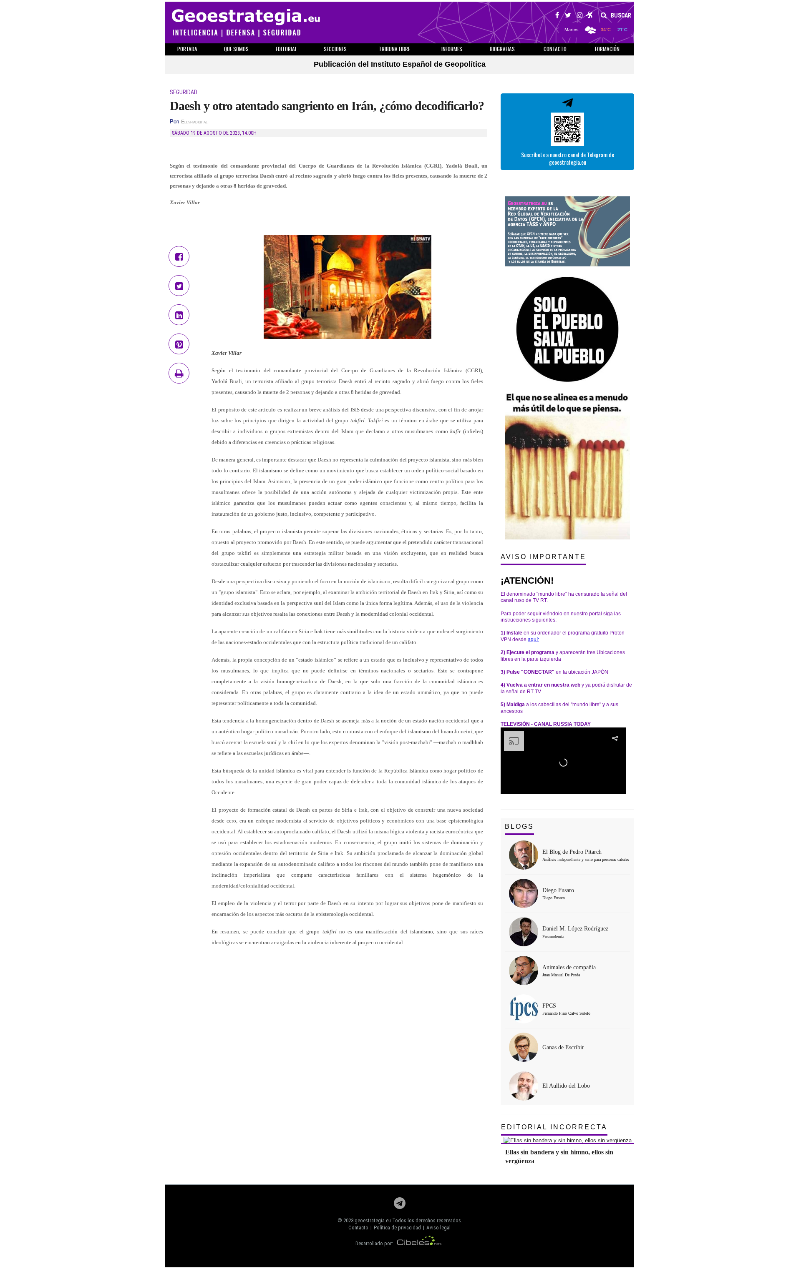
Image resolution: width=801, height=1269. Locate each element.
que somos (236, 49)
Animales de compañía (569, 967)
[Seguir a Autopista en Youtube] (589, 16)
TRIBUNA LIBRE (394, 49)
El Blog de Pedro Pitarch (572, 852)
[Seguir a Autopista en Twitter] (568, 16)
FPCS (549, 1006)
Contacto (358, 1227)
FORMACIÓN (607, 49)
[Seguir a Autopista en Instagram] (579, 16)
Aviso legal (438, 1227)
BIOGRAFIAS (502, 49)
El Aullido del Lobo (566, 1086)
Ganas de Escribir (563, 1047)
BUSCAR (620, 15)
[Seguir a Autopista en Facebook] (557, 16)
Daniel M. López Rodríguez (575, 928)
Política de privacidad (397, 1227)
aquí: (533, 639)
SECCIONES (335, 49)
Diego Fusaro (558, 890)
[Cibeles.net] (419, 1243)
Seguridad (183, 92)
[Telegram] (399, 1205)
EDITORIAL (286, 49)
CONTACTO (555, 49)
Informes (451, 49)
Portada (187, 49)
